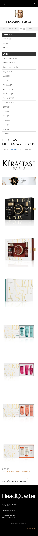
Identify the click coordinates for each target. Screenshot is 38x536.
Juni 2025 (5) (7, 80)
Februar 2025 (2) (9, 98)
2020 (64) (6, 125)
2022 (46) (6, 116)
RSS (6, 48)
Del (27, 479)
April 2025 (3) (8, 89)
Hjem (3, 29)
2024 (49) (6, 107)
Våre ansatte (12, 29)
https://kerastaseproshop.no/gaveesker (16, 471)
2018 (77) (6, 134)
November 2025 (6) (10, 58)
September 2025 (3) (10, 67)
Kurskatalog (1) (8, 43)
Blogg (22, 29)
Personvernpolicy (30, 528)
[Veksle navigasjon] (34, 3)
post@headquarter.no (9, 515)
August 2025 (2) (8, 72)
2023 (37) (6, 111)
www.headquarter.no (8, 517)
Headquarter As (14, 150)
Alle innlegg (7, 39)
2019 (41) (6, 129)
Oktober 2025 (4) (9, 63)
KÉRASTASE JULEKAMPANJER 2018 (18, 142)
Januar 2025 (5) (8, 103)
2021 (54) (6, 120)
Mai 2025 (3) (7, 85)
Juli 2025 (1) (7, 76)
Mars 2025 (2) (8, 94)
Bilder (30, 29)
